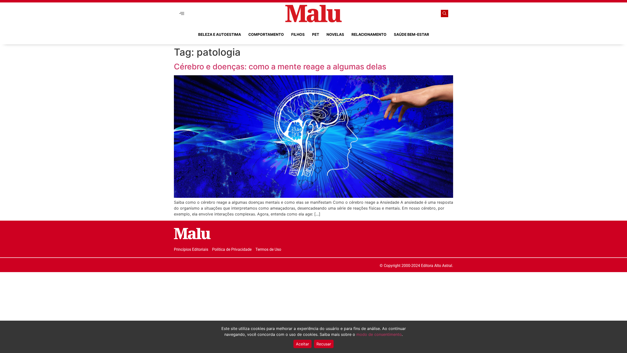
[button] (182, 13)
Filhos (298, 34)
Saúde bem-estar (411, 34)
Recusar (323, 343)
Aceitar (302, 343)
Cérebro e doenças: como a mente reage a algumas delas (280, 66)
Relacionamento (368, 34)
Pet (315, 34)
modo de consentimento (379, 334)
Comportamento (266, 34)
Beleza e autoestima (219, 34)
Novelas (335, 34)
